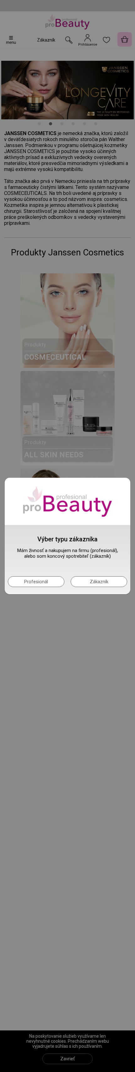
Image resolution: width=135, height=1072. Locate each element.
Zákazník (99, 581)
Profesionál (36, 581)
